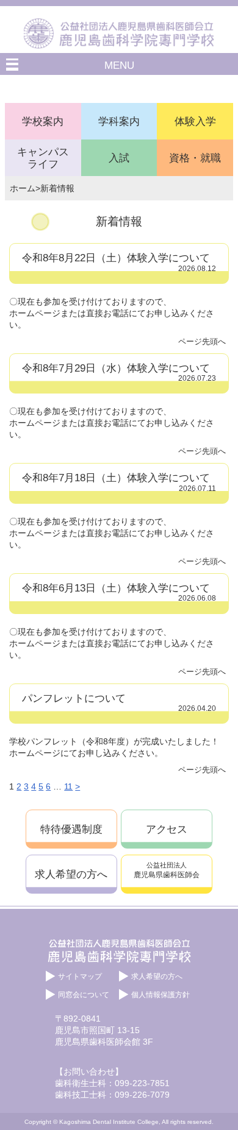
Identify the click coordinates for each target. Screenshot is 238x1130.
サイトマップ (80, 976)
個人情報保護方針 (160, 994)
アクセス (166, 829)
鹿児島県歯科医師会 (167, 870)
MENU (119, 65)
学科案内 (119, 121)
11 (68, 786)
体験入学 (195, 121)
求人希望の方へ (71, 874)
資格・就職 (195, 158)
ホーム (22, 188)
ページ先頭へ (202, 341)
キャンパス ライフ (43, 158)
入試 (119, 158)
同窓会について (83, 994)
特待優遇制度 (71, 829)
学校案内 (42, 121)
